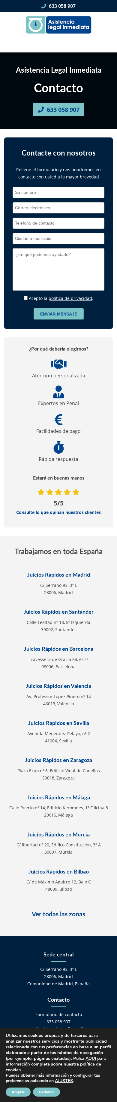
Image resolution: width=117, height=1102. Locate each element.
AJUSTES (64, 1081)
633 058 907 (61, 6)
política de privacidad (70, 298)
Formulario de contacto (58, 1014)
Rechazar (46, 1092)
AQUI (91, 1058)
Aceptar (18, 1092)
